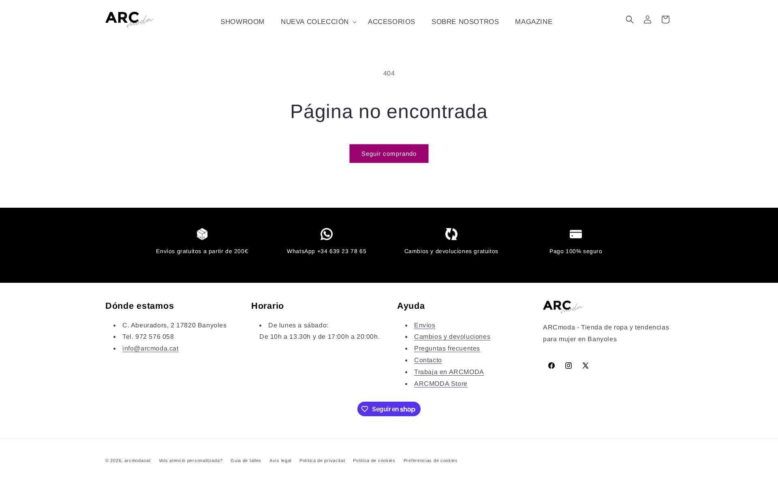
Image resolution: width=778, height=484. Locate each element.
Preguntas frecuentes (447, 348)
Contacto (428, 360)
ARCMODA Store (441, 383)
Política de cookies (374, 460)
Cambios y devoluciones (452, 336)
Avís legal (280, 460)
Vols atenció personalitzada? (191, 460)
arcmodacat (137, 460)
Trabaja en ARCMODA (449, 371)
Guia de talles (246, 460)
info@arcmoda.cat (150, 348)
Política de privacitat (322, 460)
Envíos (425, 325)
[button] (316, 22)
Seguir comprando (389, 153)
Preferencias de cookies (431, 460)
